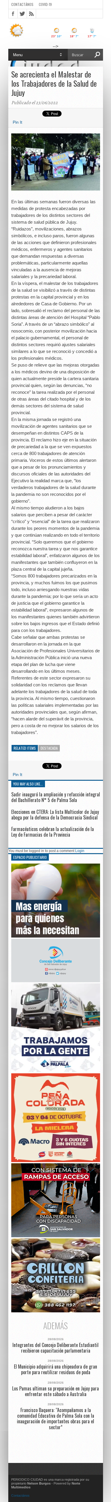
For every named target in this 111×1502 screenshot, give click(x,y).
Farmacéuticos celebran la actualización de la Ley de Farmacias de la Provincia (52, 831)
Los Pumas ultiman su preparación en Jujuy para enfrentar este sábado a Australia (55, 1391)
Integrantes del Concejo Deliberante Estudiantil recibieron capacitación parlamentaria (55, 1347)
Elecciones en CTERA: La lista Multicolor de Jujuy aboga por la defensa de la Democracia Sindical (55, 814)
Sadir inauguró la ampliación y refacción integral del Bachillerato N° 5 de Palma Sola (55, 797)
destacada (49, 748)
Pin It (17, 122)
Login (79, 851)
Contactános (20, 1495)
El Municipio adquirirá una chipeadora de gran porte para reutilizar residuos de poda (55, 1369)
